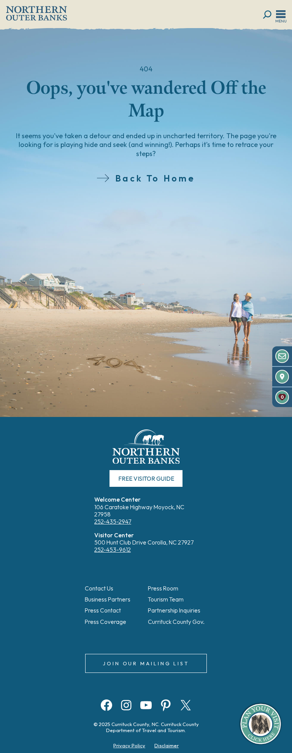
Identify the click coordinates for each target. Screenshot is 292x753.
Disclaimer (166, 745)
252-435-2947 (112, 521)
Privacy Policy (129, 745)
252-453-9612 (112, 549)
